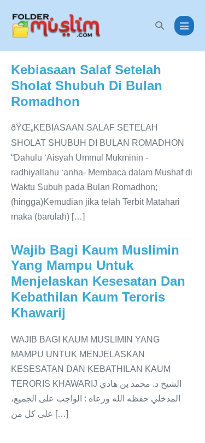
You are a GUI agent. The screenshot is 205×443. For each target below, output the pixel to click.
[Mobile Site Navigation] (184, 26)
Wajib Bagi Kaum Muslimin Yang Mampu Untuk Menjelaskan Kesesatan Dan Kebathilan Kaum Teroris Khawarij (98, 281)
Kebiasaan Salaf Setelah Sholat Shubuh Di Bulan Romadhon (86, 85)
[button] (159, 25)
